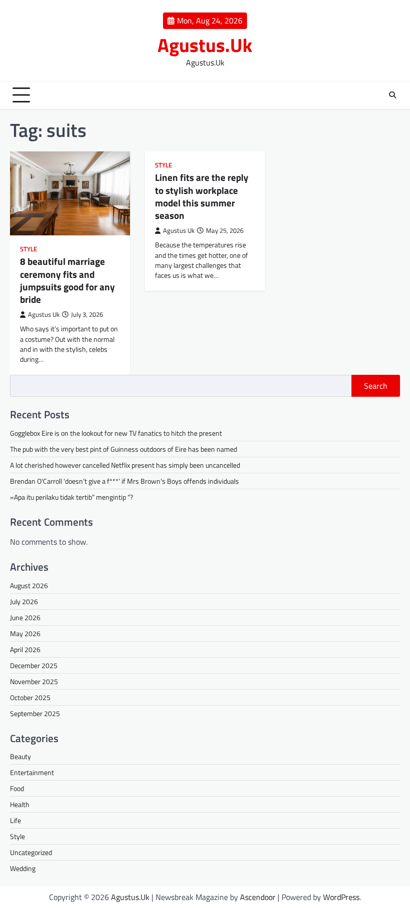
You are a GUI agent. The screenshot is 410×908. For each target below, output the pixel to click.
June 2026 (25, 617)
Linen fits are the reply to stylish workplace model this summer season (201, 196)
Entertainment (32, 772)
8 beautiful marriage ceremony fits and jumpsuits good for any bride (67, 280)
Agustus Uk (44, 314)
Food (17, 788)
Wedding (23, 868)
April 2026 (25, 649)
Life (15, 820)
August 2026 (29, 585)
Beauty (20, 756)
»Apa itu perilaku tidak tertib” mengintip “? (71, 497)
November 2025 (34, 681)
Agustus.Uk (205, 44)
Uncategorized (31, 852)
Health (20, 804)
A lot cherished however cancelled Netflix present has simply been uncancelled (125, 465)
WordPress (341, 897)
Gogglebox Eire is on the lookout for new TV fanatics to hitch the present (116, 433)
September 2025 (35, 713)
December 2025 (34, 665)
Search (376, 386)
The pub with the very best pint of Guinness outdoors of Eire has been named (123, 449)
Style (28, 249)
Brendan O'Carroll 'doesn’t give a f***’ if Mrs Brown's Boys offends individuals (124, 481)
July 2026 (24, 601)
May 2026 (25, 633)
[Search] (392, 94)
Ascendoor (258, 897)
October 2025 (30, 697)
